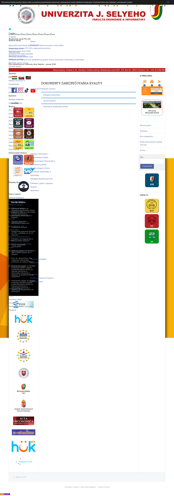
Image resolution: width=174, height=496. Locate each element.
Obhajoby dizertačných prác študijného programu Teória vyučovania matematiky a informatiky (46, 60)
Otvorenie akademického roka (21, 57)
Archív (142, 150)
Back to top (21, 477)
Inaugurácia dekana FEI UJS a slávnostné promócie (30, 48)
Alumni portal (145, 125)
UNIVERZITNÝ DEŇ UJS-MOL (21, 54)
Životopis (143, 131)
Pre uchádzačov (146, 136)
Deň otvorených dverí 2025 (20, 51)
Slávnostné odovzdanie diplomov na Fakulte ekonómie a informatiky (36, 45)
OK (168, 2)
